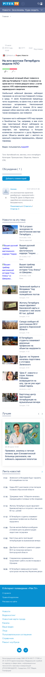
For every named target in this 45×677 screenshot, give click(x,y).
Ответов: (14, 209)
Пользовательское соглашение (17, 634)
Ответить (28, 206)
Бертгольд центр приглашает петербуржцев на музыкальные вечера (25, 533)
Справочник (8, 638)
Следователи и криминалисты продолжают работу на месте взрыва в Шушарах (25, 555)
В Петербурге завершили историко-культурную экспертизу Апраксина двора (26, 564)
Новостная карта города (13, 619)
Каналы (5, 623)
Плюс (3, 198)
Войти (41, 3)
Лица (4, 631)
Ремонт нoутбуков (10, 642)
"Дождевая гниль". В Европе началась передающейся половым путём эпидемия (26, 492)
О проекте (6, 593)
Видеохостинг (8, 615)
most (30, 48)
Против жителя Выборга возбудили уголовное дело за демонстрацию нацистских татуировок (24, 524)
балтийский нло (13, 155)
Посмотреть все (12, 172)
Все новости (41, 466)
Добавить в (17, 56)
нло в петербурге (34, 155)
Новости (6, 10)
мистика (23, 155)
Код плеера (38, 49)
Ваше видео (8, 627)
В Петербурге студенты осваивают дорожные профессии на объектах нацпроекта (23, 513)
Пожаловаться (16, 206)
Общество (27, 158)
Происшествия (17, 158)
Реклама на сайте (9, 601)
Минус (8, 198)
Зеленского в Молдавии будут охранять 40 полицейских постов (25, 473)
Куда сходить (32, 10)
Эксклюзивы (18, 10)
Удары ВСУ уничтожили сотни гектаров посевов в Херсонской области (25, 482)
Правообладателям (10, 597)
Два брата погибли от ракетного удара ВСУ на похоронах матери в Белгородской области (25, 544)
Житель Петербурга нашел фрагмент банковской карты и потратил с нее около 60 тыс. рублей (26, 502)
